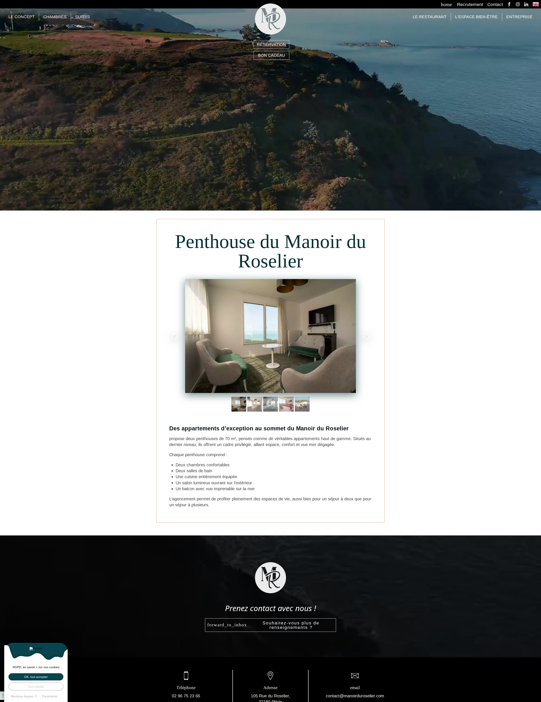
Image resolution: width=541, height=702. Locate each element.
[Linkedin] (526, 4)
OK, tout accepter (36, 677)
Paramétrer (49, 696)
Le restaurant (430, 17)
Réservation (271, 44)
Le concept (21, 17)
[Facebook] (509, 4)
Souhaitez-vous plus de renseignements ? (290, 625)
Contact (495, 4)
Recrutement (470, 4)
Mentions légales (22, 696)
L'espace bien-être (476, 17)
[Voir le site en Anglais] (536, 4)
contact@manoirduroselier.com (355, 696)
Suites (82, 17)
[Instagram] (518, 4)
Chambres (55, 17)
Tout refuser (36, 686)
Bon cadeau (271, 55)
